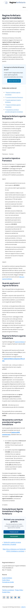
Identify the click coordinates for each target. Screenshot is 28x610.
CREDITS (23, 607)
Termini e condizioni (8, 590)
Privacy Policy (19, 590)
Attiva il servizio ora (14, 81)
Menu (24, 7)
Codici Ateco (6, 580)
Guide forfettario (7, 578)
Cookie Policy (6, 592)
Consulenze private (8, 582)
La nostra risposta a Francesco (14, 97)
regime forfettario (20, 342)
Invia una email (14, 536)
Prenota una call (14, 532)
